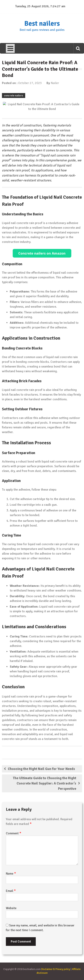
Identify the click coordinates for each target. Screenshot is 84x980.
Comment (13, 833)
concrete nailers (13, 95)
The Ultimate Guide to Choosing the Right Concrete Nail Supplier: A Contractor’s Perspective (44, 783)
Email (11, 891)
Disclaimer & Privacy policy (55, 969)
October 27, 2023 (30, 83)
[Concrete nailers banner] (42, 253)
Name (11, 874)
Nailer (55, 83)
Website (11, 908)
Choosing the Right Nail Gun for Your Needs (41, 769)
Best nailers (42, 23)
